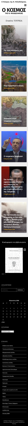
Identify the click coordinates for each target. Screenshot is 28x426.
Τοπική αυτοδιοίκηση (8, 349)
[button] (25, 250)
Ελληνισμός (5, 407)
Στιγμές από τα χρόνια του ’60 (10, 390)
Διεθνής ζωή (5, 410)
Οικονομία (5, 379)
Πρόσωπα (4, 383)
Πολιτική (4, 373)
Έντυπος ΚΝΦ (6, 413)
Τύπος (4, 396)
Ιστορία (4, 386)
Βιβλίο (4, 393)
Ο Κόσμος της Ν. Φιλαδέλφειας (13, 2)
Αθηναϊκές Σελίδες (7, 356)
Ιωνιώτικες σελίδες (7, 362)
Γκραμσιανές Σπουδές (8, 376)
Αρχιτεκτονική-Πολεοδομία (9, 369)
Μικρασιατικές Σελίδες (8, 352)
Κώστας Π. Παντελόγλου (8, 366)
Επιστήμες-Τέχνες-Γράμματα (10, 403)
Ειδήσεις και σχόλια (7, 345)
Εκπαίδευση (5, 400)
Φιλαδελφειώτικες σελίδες (9, 359)
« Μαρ (3, 322)
